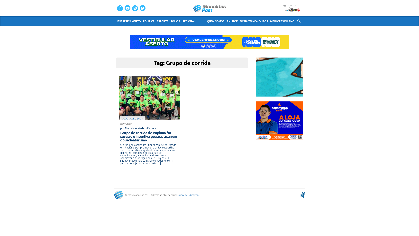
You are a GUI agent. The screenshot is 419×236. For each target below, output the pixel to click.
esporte (162, 21)
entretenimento (129, 21)
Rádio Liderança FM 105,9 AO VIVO (292, 10)
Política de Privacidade (188, 195)
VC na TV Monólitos (254, 21)
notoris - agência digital (302, 195)
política (149, 21)
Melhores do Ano (282, 21)
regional (188, 21)
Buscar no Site (299, 21)
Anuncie (232, 21)
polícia (175, 21)
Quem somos (215, 21)
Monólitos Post (209, 8)
